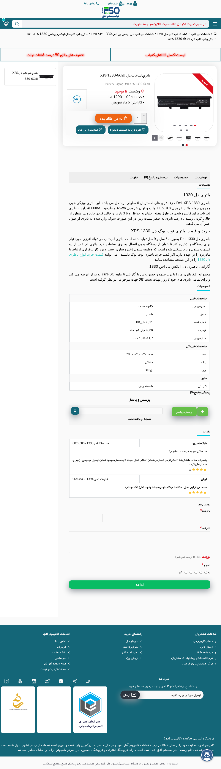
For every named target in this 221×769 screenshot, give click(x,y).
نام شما (206, 511)
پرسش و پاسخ (184, 412)
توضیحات (201, 177)
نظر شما (206, 528)
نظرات (134, 177)
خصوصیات (181, 177)
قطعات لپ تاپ (200, 33)
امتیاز (206, 565)
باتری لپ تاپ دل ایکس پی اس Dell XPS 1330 (57, 33)
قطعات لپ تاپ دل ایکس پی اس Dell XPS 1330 (122, 33)
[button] (209, 102)
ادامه (140, 584)
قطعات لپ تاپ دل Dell (172, 33)
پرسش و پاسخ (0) (155, 177)
